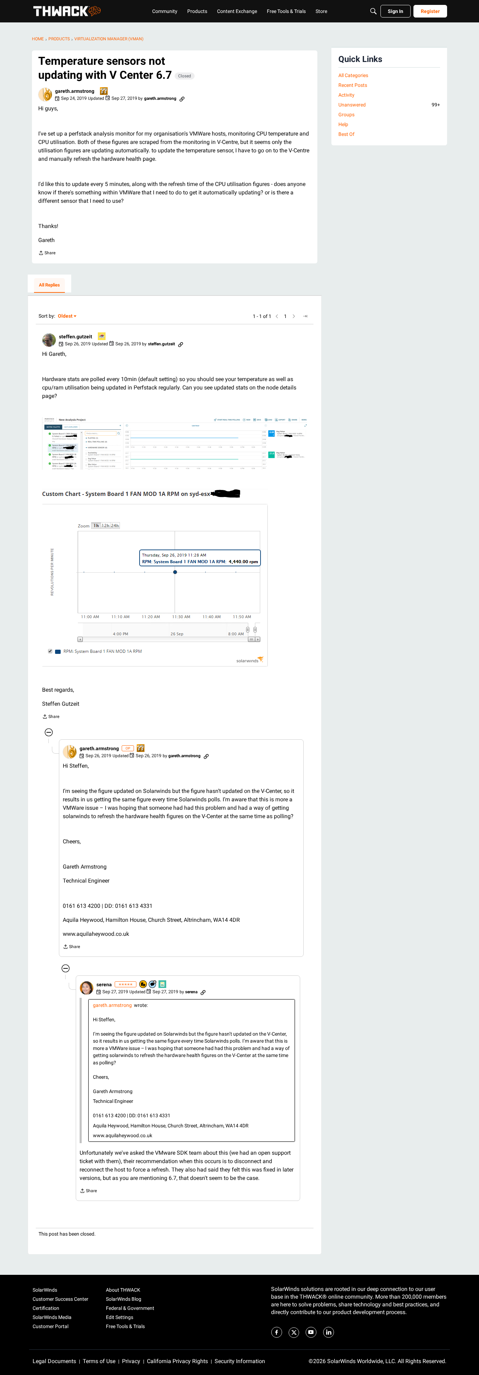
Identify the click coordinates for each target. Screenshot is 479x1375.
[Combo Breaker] (143, 984)
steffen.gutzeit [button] (75, 336)
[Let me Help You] (102, 336)
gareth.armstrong (112, 1005)
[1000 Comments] (153, 984)
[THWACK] (67, 11)
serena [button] (104, 984)
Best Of (346, 134)
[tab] (49, 285)
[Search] (373, 11)
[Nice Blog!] (162, 984)
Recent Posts (352, 85)
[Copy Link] (182, 98)
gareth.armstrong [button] (74, 91)
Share (46, 253)
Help (343, 124)
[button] (45, 95)
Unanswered (389, 105)
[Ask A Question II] (104, 91)
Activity (346, 95)
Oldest (65, 316)
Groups (346, 114)
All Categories (353, 75)
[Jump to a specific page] (305, 316)
